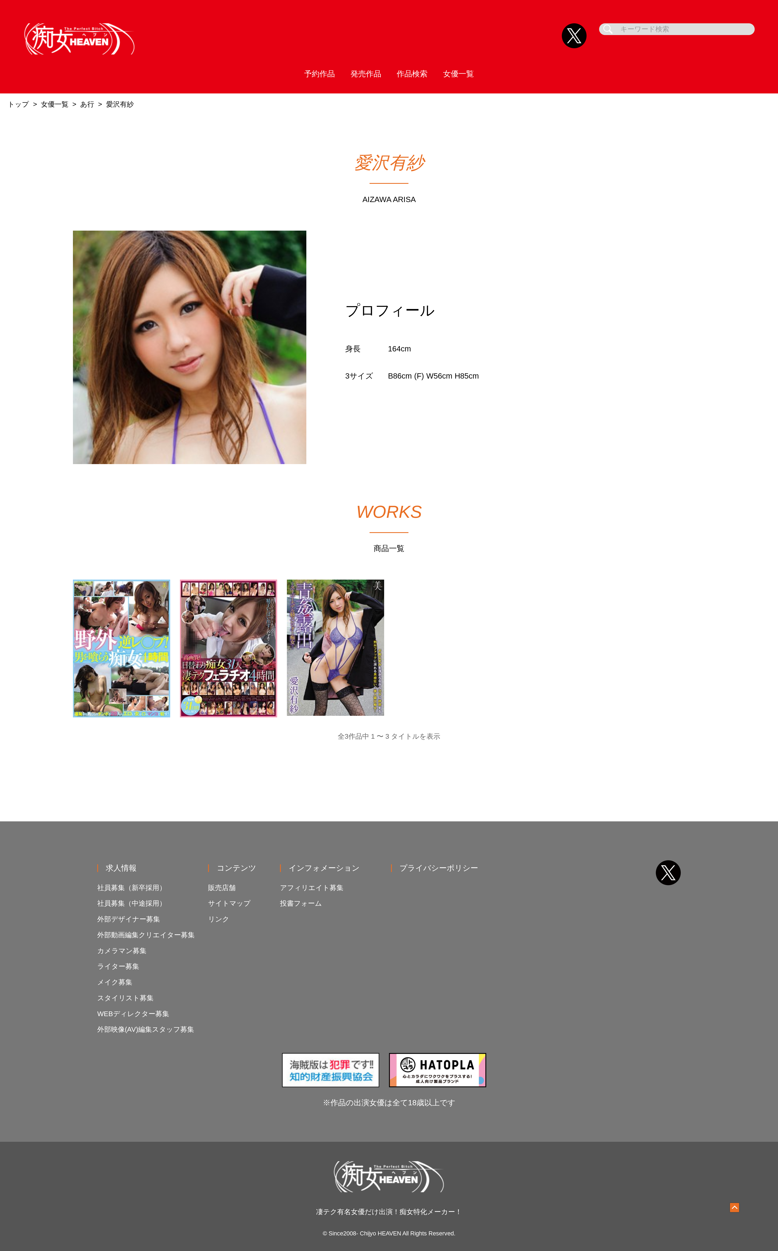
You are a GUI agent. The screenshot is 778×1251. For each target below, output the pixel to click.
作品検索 (412, 73)
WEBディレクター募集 (133, 1014)
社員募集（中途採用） (131, 903)
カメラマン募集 (121, 951)
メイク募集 (114, 982)
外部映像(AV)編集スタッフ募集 (145, 1029)
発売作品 (366, 73)
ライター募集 (118, 966)
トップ (18, 104)
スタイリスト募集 (125, 998)
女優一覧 (458, 73)
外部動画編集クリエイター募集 (146, 935)
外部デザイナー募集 (128, 919)
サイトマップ (229, 903)
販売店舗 (222, 887)
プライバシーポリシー (439, 868)
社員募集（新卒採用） (131, 887)
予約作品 (319, 73)
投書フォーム (301, 903)
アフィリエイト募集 (311, 887)
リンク (218, 919)
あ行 (87, 104)
